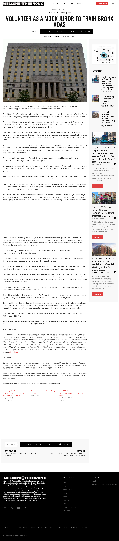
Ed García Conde (106, 90)
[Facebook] (4, 508)
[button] (113, 4)
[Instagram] (25, 508)
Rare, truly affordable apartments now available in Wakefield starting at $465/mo (108, 117)
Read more (97, 186)
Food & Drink (96, 216)
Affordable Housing (98, 270)
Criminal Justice (62, 9)
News (69, 13)
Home (54, 9)
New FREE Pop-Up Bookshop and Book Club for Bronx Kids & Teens (71, 393)
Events (63, 13)
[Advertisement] (45, 220)
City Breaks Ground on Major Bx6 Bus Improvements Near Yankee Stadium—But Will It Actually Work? (108, 82)
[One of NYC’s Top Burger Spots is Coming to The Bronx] (95, 99)
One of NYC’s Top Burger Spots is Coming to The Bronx (107, 99)
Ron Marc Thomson (52, 36)
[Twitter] (11, 508)
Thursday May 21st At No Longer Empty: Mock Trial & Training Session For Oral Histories (15, 393)
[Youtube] (18, 508)
